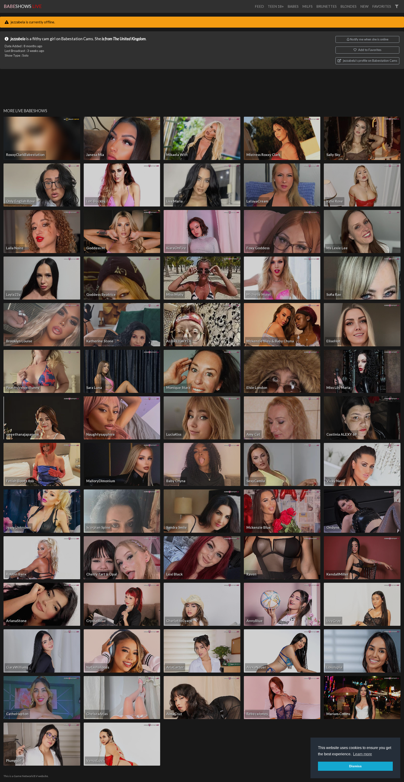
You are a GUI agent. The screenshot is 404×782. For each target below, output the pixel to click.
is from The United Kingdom (124, 38)
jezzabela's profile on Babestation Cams (369, 60)
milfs (307, 6)
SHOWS (23, 6)
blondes (348, 6)
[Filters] (396, 6)
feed (259, 6)
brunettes (326, 6)
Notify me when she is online (368, 39)
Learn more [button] (362, 754)
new (364, 6)
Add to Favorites (369, 50)
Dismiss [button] (355, 766)
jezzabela (18, 38)
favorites (381, 6)
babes (293, 6)
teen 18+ (276, 6)
